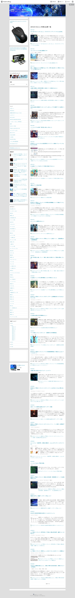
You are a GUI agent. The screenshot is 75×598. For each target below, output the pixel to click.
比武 (41, 408)
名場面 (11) (12, 288)
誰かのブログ (12, 132)
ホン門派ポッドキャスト (21, 365)
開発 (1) (11, 294)
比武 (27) (11, 222)
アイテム (36, 110)
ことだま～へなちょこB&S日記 (15, 121)
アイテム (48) (12, 246)
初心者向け (39, 52)
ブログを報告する (42, 595)
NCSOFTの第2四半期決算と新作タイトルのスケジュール (43, 513)
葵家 (11, 123)
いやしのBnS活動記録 (14, 141)
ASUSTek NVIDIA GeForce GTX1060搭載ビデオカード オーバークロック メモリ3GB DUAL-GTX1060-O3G (18, 49)
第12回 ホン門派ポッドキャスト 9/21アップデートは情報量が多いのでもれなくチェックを (47, 297)
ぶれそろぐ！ (12, 115)
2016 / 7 (13, 332)
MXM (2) (11, 270)
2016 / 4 (13, 336)
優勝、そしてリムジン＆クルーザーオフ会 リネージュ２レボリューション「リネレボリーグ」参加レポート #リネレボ (18, 165)
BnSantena (12, 110)
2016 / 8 (13, 331)
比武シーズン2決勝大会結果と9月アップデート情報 (41, 406)
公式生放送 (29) (13, 217)
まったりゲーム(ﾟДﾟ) (14, 130)
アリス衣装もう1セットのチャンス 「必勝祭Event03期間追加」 (44, 332)
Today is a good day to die (15, 128)
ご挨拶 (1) (12, 244)
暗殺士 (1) (12, 314)
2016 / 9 (13, 330)
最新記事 (12, 151)
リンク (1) (12, 303)
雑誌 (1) (11, 310)
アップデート (33, 146)
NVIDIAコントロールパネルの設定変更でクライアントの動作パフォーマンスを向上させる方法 (47, 144)
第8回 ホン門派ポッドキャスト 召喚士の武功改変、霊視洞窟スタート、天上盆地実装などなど (47, 477)
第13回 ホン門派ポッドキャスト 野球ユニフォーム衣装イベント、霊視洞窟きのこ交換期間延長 (47, 239)
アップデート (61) (13, 211)
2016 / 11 (14, 328)
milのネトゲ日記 (13, 126)
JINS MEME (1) (13, 228)
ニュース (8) (12, 230)
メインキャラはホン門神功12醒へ (38, 463)
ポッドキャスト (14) (14, 248)
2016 (12, 325)
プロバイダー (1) (13, 259)
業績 (46, 568)
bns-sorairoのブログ (14, 143)
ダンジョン (41, 480)
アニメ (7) (12, 263)
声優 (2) (11, 274)
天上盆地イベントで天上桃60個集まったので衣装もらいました (44, 277)
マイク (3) (12, 261)
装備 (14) (11, 283)
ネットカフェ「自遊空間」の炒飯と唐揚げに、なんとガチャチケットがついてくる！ (47, 443)
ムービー (32, 52)
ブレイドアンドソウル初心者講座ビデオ (39, 50)
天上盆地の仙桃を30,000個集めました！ (39, 315)
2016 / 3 (13, 337)
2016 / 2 (13, 338)
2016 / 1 (13, 340)
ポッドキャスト (38, 205)
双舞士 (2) (12, 257)
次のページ (48, 583)
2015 (12, 342)
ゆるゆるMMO (12, 134)
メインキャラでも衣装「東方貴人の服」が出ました (41, 127)
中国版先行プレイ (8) (14, 292)
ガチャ (36, 446)
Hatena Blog (36, 595)
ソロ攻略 (32, 568)
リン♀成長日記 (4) (13, 307)
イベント (32, 110)
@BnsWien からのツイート (15, 147)
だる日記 (11, 137)
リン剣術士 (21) (13, 266)
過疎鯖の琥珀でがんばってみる (16, 112)
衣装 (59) (11, 250)
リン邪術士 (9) (12, 268)
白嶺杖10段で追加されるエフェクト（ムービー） (41, 370)
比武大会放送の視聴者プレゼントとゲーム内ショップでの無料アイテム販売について (47, 107)
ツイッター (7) (12, 281)
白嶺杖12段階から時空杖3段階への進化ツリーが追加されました (44, 88)
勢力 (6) (11, 305)
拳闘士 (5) (12, 296)
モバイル (36, 515)
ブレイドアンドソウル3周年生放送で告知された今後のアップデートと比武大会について (20, 180)
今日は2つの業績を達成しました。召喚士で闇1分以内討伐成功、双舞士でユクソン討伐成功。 (47, 566)
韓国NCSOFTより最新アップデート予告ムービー (41, 496)
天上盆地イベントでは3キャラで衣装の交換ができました (42, 166)
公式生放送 (40, 110)
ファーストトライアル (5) (15, 272)
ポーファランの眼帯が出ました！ (38, 221)
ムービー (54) (12, 235)
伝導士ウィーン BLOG (18, 10)
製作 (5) (11, 290)
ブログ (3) (12, 285)
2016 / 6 (13, 334)
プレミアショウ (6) (13, 316)
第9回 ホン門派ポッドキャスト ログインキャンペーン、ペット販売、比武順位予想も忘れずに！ (47, 424)
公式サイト (12, 108)
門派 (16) (11, 277)
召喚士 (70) (12, 241)
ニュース (32, 515)
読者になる (71, 4)
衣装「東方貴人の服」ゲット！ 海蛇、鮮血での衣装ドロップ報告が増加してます (47, 258)
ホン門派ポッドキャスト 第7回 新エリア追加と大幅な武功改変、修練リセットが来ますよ (47, 532)
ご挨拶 (32, 33)
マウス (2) (12, 301)
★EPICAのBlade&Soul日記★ (15, 119)
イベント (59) (12, 219)
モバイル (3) (12, 226)
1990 (12, 346)
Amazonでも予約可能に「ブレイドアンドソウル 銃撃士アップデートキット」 (20, 155)
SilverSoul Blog (13, 139)
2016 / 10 (14, 329)
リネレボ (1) (12, 224)
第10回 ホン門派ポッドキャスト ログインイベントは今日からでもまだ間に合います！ (47, 388)
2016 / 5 (13, 335)
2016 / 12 (14, 326)
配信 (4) (11, 233)
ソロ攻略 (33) (12, 237)
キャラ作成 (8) (12, 279)
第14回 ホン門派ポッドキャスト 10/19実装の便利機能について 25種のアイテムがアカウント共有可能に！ (47, 203)
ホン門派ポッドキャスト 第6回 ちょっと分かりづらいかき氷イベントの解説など (47, 551)
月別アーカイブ (13, 321)
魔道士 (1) (12, 312)
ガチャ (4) (12, 252)
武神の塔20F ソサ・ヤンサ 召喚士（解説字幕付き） (20, 175)
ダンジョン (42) (13, 239)
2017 (12, 323)
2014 (12, 344)
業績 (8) (11, 255)
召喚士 (36, 52)
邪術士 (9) (12, 299)
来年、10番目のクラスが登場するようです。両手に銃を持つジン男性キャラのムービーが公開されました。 (47, 68)
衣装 (35, 334)
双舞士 (43, 568)
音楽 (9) (11, 213)
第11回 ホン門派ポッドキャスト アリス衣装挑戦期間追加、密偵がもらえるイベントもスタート (47, 352)
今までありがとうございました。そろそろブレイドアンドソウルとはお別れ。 (47, 31)
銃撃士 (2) (12, 215)
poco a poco (12, 117)
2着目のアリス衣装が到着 (36, 185)
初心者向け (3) (12, 208)
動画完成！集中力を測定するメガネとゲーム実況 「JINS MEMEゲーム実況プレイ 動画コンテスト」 (20, 171)
